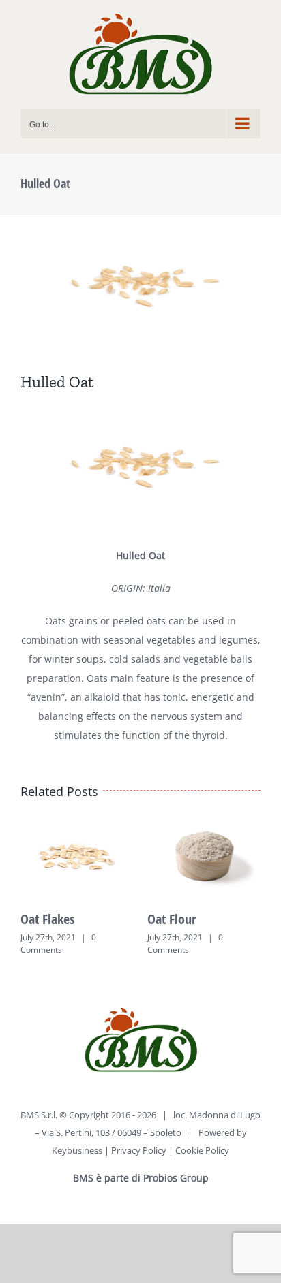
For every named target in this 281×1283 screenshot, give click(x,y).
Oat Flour (171, 919)
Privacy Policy (138, 1150)
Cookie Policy (202, 1150)
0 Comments (58, 943)
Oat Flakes (47, 919)
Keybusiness (77, 1150)
